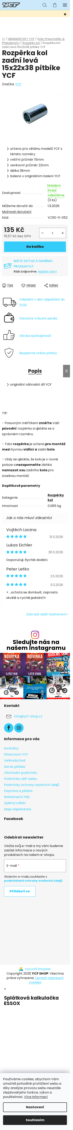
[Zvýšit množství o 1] (63, 233)
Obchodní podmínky (20, 772)
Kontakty (11, 748)
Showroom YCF (16, 754)
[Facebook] (8, 728)
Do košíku (35, 246)
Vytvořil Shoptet (38, 969)
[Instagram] (19, 728)
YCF (18, 84)
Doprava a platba (18, 791)
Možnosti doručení (16, 211)
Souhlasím (35, 1120)
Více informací (36, 1097)
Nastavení (35, 1107)
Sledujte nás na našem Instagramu (36, 645)
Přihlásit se (20, 891)
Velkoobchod (14, 760)
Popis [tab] (35, 371)
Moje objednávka (17, 809)
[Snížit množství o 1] (42, 233)
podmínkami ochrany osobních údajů (33, 881)
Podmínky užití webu (20, 778)
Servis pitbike (14, 766)
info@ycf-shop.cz (28, 716)
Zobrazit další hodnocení (46, 614)
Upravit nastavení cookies (46, 980)
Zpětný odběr (15, 803)
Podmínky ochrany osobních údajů (31, 784)
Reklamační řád (16, 797)
